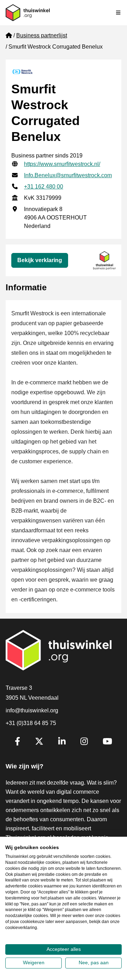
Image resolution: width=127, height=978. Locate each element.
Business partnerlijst (41, 35)
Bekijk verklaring (39, 260)
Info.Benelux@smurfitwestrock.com (68, 175)
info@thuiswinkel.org (32, 710)
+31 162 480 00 (43, 187)
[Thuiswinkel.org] (28, 12)
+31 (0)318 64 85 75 (31, 723)
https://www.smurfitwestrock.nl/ (62, 164)
